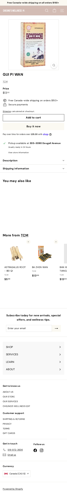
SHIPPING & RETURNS (14, 419)
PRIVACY (7, 423)
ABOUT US (8, 392)
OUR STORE (9, 396)
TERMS (6, 428)
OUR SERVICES (10, 401)
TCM (5, 81)
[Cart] (54, 10)
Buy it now (33, 126)
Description (10, 160)
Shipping (7, 111)
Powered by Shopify (13, 488)
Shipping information (16, 168)
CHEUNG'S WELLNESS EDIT (16, 406)
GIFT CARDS (9, 433)
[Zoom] (54, 65)
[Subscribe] (56, 328)
